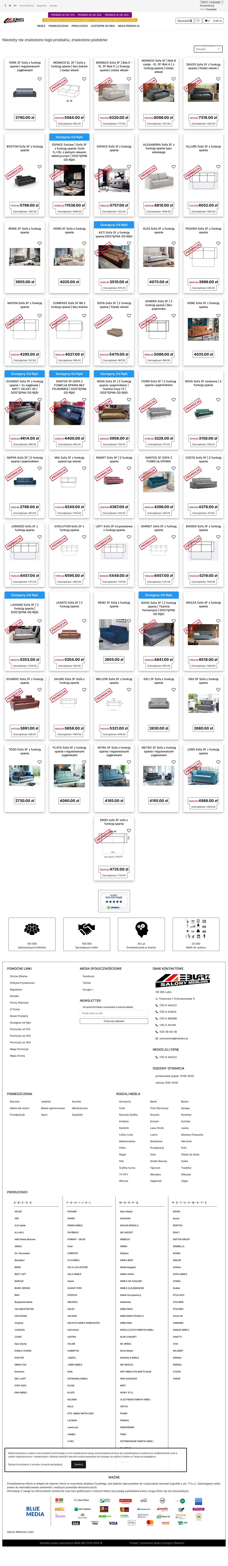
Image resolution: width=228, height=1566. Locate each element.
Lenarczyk (72, 1427)
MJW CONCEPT (128, 1336)
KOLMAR (72, 1399)
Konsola (154, 1114)
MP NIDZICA (126, 1364)
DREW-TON (20, 1364)
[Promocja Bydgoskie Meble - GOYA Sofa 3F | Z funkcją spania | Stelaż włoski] (103, 321)
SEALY (176, 1232)
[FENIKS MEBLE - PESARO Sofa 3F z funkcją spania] (203, 256)
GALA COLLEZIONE (77, 1267)
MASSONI (125, 1218)
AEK (17, 1218)
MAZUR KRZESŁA (129, 1225)
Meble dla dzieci (19, 1108)
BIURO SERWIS (22, 1288)
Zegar (184, 1180)
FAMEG (71, 1218)
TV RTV (123, 1174)
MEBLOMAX (126, 1309)
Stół (121, 1161)
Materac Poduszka (192, 1134)
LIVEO (70, 1441)
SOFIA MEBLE (180, 1274)
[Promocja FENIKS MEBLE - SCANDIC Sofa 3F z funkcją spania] (14, 695)
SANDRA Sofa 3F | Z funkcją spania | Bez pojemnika (158, 305)
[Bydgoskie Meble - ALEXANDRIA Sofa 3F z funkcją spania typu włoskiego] (158, 180)
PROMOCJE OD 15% (63, 14)
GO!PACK (72, 1295)
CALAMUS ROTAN (24, 1309)
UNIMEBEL (178, 1323)
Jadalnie (46, 1101)
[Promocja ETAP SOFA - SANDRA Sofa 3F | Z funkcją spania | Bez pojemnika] (148, 321)
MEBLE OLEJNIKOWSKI (132, 1288)
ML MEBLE (125, 1343)
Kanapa (185, 1108)
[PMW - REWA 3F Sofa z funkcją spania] (24, 256)
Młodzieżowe (80, 1108)
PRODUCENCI (80, 25)
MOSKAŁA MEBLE (129, 1357)
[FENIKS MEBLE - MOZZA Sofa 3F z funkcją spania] (203, 634)
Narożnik (186, 1141)
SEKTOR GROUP (181, 1239)
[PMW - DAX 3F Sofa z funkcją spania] (203, 702)
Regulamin (42, 5)
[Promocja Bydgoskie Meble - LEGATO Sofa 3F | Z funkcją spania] (58, 626)
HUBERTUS (73, 1350)
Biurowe (14, 1101)
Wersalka (155, 1174)
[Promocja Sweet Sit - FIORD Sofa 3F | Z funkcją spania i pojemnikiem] (148, 405)
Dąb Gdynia (21, 1343)
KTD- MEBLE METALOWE (80, 1413)
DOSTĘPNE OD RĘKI (103, 25)
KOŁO (70, 1406)
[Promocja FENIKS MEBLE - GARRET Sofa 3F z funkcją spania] (148, 542)
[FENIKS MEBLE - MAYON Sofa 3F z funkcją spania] (24, 328)
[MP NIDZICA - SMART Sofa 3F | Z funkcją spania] (114, 481)
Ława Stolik (157, 1128)
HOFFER (71, 1336)
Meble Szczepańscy (130, 1295)
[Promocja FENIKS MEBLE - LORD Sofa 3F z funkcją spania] (192, 767)
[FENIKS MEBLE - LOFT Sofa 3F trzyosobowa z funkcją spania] (114, 550)
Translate (211, 9)
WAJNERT (178, 1350)
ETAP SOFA (20, 1385)
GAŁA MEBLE (74, 1274)
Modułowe (156, 1141)
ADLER (18, 1211)
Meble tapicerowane (53, 1108)
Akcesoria (125, 1101)
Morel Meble (126, 1350)
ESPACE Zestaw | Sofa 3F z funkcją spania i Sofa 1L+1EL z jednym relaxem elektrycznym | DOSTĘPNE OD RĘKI (69, 152)
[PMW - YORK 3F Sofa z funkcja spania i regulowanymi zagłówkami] (24, 92)
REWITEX (177, 1225)
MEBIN (123, 1246)
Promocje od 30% (20, 1042)
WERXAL (177, 1364)
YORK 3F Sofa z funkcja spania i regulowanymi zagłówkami (25, 66)
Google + (88, 989)
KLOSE (70, 1385)
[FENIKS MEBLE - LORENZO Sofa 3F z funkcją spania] (24, 550)
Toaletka (186, 1167)
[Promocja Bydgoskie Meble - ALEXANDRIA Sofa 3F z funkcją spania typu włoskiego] (148, 172)
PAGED (123, 1413)
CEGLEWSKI (21, 1316)
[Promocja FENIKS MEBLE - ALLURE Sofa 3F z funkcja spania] (192, 172)
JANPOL (71, 1357)
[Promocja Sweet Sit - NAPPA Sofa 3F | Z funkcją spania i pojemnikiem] (14, 473)
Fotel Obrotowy (159, 1108)
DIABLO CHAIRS (23, 1350)
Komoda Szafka (128, 1114)
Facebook (88, 976)
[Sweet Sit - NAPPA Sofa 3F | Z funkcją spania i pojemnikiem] (24, 481)
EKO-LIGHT (20, 1378)
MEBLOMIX (126, 1323)
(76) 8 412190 (167, 1025)
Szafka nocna (127, 1167)
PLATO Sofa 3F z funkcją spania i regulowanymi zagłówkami (69, 751)
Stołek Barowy (158, 1161)
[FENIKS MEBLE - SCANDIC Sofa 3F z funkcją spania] (24, 702)
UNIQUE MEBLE (181, 1329)
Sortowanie (208, 45)
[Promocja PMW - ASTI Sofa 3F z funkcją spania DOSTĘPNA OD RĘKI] (103, 248)
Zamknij (78, 1464)
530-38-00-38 (167, 1031)
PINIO (123, 1434)
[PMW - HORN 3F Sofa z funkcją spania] (69, 256)
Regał (122, 1154)
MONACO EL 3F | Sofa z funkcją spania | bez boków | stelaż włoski (69, 66)
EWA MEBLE (21, 1392)
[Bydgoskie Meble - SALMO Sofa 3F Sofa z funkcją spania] (69, 702)
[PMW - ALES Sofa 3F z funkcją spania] (158, 256)
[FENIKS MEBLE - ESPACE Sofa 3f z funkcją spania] (114, 180)
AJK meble (20, 1225)
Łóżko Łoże (126, 1134)
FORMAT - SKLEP (76, 1239)
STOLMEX (178, 1309)
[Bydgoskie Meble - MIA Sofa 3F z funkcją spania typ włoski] (69, 481)
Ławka (185, 1128)
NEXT (123, 1385)
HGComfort (73, 1329)
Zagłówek (156, 1180)
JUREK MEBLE (74, 1364)
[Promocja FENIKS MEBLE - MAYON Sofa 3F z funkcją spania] (14, 321)
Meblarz (124, 1253)
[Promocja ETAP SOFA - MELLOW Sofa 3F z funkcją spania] (103, 695)
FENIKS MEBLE (75, 1225)
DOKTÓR (19, 1357)
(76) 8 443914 (167, 1011)
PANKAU (124, 1420)
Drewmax (19, 1371)
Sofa (153, 1154)
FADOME (72, 1211)
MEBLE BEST (126, 1260)
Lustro (154, 1134)
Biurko (185, 1101)
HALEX (70, 1309)
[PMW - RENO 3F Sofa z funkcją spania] (114, 634)
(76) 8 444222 (167, 1005)
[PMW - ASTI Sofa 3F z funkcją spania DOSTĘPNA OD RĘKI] (114, 256)
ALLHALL (19, 1232)
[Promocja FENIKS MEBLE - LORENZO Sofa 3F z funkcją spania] (14, 542)
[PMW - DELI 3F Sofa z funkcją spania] (158, 702)
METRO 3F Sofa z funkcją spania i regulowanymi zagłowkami (159, 751)
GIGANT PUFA (74, 1288)
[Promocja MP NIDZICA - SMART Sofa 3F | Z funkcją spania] (103, 473)
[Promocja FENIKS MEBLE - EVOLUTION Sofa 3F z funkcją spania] (58, 542)
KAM (69, 1371)
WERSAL (177, 1357)
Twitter (87, 982)
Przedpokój (157, 1147)
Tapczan (155, 1167)
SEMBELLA (178, 1246)
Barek (153, 1101)
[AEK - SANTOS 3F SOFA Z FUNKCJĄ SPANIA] (158, 481)
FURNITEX (72, 1253)
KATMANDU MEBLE (77, 1378)
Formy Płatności (19, 1002)
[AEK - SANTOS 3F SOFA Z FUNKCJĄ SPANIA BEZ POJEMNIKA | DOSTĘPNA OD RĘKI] (69, 413)
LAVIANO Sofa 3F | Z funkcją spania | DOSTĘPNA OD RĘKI (25, 608)
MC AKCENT (126, 1232)
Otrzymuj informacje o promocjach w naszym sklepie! (108, 1007)
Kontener (186, 1114)
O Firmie (15, 1009)
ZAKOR (176, 1378)
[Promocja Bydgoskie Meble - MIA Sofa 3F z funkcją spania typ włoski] (58, 473)
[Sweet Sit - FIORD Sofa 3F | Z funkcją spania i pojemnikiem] (158, 413)
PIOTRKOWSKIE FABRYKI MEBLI (136, 1441)
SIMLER (177, 1260)
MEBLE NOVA (127, 1274)
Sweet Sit (178, 1316)
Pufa (183, 1147)
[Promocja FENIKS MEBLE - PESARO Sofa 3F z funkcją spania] (192, 248)
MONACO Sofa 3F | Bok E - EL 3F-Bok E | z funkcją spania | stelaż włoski (114, 66)
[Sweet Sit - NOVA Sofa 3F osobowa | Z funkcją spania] (203, 413)
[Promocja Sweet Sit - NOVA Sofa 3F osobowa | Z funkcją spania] (192, 405)
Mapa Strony (17, 1055)
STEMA (177, 1281)
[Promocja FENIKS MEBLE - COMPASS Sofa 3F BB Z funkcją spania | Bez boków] (58, 321)
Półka (122, 1147)
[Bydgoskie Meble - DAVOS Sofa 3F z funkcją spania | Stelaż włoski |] (203, 92)
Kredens (124, 1121)
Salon (44, 1114)
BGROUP (19, 1281)
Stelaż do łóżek (190, 1154)
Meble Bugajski (128, 1267)
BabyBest (20, 1260)
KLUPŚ (70, 1392)
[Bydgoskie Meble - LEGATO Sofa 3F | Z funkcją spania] (69, 634)
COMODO (20, 1329)
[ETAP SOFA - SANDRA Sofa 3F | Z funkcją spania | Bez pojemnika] (158, 328)
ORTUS (124, 1406)
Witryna (123, 1180)
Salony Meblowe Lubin (20, 1531)
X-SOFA (177, 1371)
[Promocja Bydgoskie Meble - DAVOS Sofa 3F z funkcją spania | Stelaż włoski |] (192, 84)
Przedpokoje (17, 1114)
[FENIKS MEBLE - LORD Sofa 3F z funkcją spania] (203, 775)
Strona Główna (27, 5)
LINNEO (71, 1434)
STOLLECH (178, 1295)
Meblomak (125, 1302)
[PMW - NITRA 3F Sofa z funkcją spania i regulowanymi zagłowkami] (114, 775)
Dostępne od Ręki (20, 1022)
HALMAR (72, 1316)
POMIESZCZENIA (58, 25)
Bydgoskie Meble (23, 1302)
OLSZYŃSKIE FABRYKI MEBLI (135, 1399)
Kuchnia (185, 1121)
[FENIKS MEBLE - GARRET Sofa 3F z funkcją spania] (158, 550)
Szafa (184, 1161)
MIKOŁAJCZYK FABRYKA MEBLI (137, 1329)
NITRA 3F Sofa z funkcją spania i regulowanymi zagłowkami (114, 751)
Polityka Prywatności (22, 982)
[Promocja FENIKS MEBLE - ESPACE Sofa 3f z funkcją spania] (103, 172)
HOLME (71, 1343)
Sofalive (177, 1267)
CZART (18, 1336)
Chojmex (19, 1323)
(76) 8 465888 (167, 1018)
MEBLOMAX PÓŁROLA (132, 1316)
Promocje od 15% (20, 1029)
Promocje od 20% (20, 1035)
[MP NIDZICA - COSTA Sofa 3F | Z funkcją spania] (203, 481)
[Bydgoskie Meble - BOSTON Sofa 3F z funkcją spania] (24, 180)
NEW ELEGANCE (128, 1378)
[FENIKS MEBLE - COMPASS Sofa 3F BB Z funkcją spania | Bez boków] (69, 328)
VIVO (175, 1343)
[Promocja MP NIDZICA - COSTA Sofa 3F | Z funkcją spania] (192, 473)
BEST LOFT (20, 1274)
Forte (70, 1246)
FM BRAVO (73, 1232)
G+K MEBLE (73, 1260)
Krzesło (154, 1121)
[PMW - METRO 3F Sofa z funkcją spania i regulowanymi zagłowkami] (158, 775)
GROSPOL (72, 1302)
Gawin (70, 1281)
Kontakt (53, 5)
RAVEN (176, 1211)
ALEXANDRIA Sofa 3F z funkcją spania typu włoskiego (158, 148)
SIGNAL (177, 1253)
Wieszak (186, 1174)
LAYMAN (72, 1420)
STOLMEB (178, 1302)
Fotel (122, 1108)
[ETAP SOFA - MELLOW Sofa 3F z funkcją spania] (114, 702)
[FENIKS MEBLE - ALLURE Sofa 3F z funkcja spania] (203, 180)
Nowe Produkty (19, 1015)
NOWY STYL (126, 1392)
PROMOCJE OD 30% (117, 14)
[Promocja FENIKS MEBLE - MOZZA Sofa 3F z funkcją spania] (192, 626)
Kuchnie (76, 1101)
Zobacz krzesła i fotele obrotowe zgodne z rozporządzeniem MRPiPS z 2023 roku (89, 20)
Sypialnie (77, 1114)
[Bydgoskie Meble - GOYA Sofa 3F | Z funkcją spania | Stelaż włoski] (114, 328)
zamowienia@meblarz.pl (173, 1038)
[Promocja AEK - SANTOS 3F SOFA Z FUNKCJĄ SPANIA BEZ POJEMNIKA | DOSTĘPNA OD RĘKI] (58, 405)
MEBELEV (125, 1239)
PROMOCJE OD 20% (90, 14)
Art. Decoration (22, 1253)
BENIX (18, 1267)
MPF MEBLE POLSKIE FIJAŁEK (135, 1371)
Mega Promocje (19, 1049)
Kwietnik (124, 1128)
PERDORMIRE (127, 1427)
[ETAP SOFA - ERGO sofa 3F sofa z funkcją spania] (114, 844)
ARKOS (18, 1246)
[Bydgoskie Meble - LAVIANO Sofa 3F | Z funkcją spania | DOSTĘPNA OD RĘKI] (24, 634)
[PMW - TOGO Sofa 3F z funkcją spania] (24, 775)
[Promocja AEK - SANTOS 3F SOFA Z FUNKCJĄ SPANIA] (148, 473)
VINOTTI (177, 1336)
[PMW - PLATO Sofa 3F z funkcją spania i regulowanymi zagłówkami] (69, 775)
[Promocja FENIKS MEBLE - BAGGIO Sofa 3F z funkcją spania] (192, 542)
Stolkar (176, 1288)
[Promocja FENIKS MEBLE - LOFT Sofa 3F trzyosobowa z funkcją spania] (103, 542)
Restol (176, 1218)
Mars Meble (126, 1211)
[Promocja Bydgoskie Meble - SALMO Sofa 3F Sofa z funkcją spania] (58, 695)
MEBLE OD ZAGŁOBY (131, 1281)
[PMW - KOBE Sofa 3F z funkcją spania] (203, 328)
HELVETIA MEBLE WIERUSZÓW (83, 1323)
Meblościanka (127, 1141)
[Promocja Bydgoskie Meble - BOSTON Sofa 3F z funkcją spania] (14, 172)
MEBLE (41, 25)
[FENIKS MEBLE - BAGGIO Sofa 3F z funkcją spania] (203, 550)
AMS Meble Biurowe (25, 1239)
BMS (17, 1295)
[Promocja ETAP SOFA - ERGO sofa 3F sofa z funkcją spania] (103, 836)
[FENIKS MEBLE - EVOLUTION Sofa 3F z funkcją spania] (69, 550)
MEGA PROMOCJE (129, 25)
